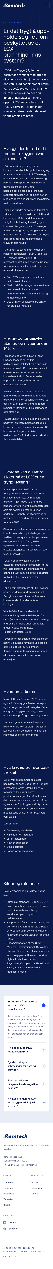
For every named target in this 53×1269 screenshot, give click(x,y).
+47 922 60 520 (11, 1164)
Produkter (8, 1193)
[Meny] (47, 5)
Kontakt (35, 1193)
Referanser (36, 1188)
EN (10, 1256)
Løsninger (8, 1188)
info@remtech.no (29, 1164)
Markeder (8, 1182)
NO (4, 1256)
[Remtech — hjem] (14, 5)
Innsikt (6, 1204)
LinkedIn (12, 1222)
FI (16, 1256)
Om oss (34, 1182)
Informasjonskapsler (32, 1252)
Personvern (9, 1252)
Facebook (13, 1228)
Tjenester (8, 1199)
